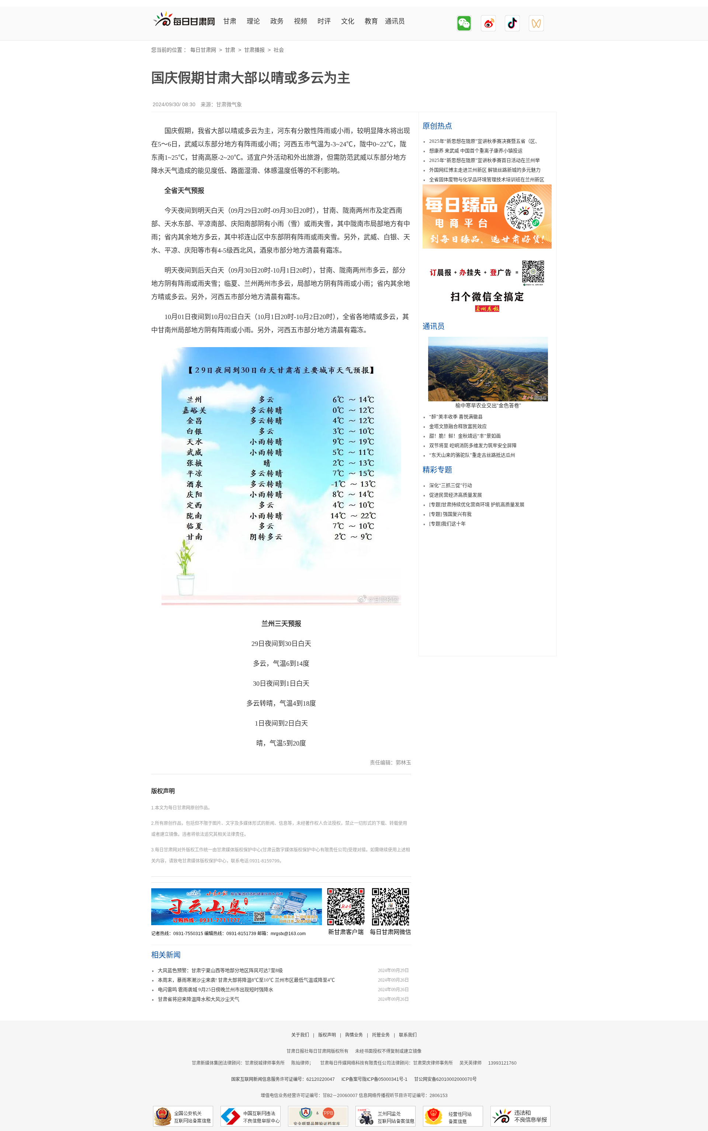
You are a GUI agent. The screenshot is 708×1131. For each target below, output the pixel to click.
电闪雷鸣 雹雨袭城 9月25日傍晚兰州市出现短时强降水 (215, 989)
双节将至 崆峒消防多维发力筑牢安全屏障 (473, 445)
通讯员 (395, 21)
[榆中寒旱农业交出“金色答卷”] (488, 399)
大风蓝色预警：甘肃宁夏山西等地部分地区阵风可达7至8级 (220, 970)
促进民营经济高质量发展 (455, 495)
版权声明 (163, 791)
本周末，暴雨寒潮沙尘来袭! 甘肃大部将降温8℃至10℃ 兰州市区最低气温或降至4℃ (246, 980)
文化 (347, 21)
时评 (324, 21)
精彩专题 (437, 470)
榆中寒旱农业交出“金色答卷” (488, 405)
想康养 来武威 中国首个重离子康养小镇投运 (476, 150)
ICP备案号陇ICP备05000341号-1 (374, 1079)
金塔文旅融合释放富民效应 (458, 426)
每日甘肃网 (203, 50)
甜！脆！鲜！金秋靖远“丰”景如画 (465, 436)
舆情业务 (354, 1035)
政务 (277, 21)
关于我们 (300, 1035)
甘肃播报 (254, 50)
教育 (371, 21)
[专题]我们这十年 (447, 523)
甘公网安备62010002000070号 (445, 1079)
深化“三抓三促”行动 (450, 485)
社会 (279, 50)
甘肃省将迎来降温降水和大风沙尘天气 (198, 999)
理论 (253, 21)
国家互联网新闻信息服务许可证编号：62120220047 (286, 1079)
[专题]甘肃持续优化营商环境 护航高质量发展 (476, 504)
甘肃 (229, 21)
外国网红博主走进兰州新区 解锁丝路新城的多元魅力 (485, 170)
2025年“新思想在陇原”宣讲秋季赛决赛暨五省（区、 (484, 141)
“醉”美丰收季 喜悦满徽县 (456, 416)
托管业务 (381, 1035)
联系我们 (408, 1035)
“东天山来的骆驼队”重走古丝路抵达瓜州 (472, 455)
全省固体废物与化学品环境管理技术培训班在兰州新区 (486, 179)
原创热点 (437, 126)
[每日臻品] (487, 246)
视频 (300, 21)
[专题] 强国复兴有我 (450, 514)
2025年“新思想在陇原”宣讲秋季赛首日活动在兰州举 (484, 160)
